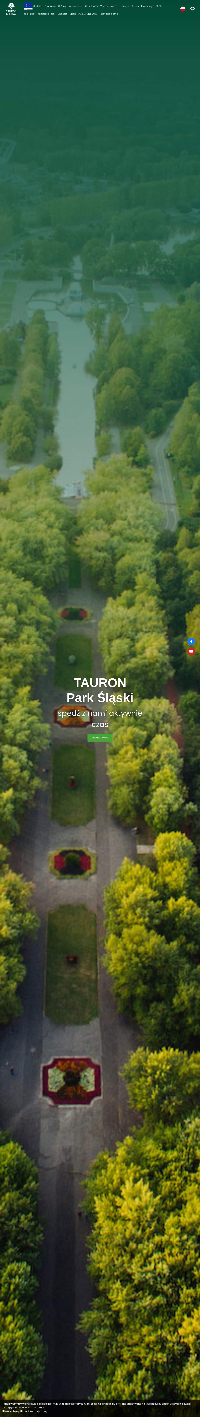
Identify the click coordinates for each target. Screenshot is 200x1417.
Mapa (125, 6)
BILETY (159, 6)
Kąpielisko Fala (46, 13)
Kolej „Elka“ (29, 13)
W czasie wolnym (110, 6)
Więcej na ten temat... (32, 1407)
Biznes (135, 6)
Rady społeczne (109, 13)
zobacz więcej (100, 737)
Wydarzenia (75, 6)
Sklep (73, 13)
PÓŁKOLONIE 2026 (87, 13)
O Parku (62, 6)
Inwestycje (147, 6)
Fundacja (62, 13)
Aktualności (91, 6)
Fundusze (50, 6)
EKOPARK (37, 5)
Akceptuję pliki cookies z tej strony (26, 1411)
